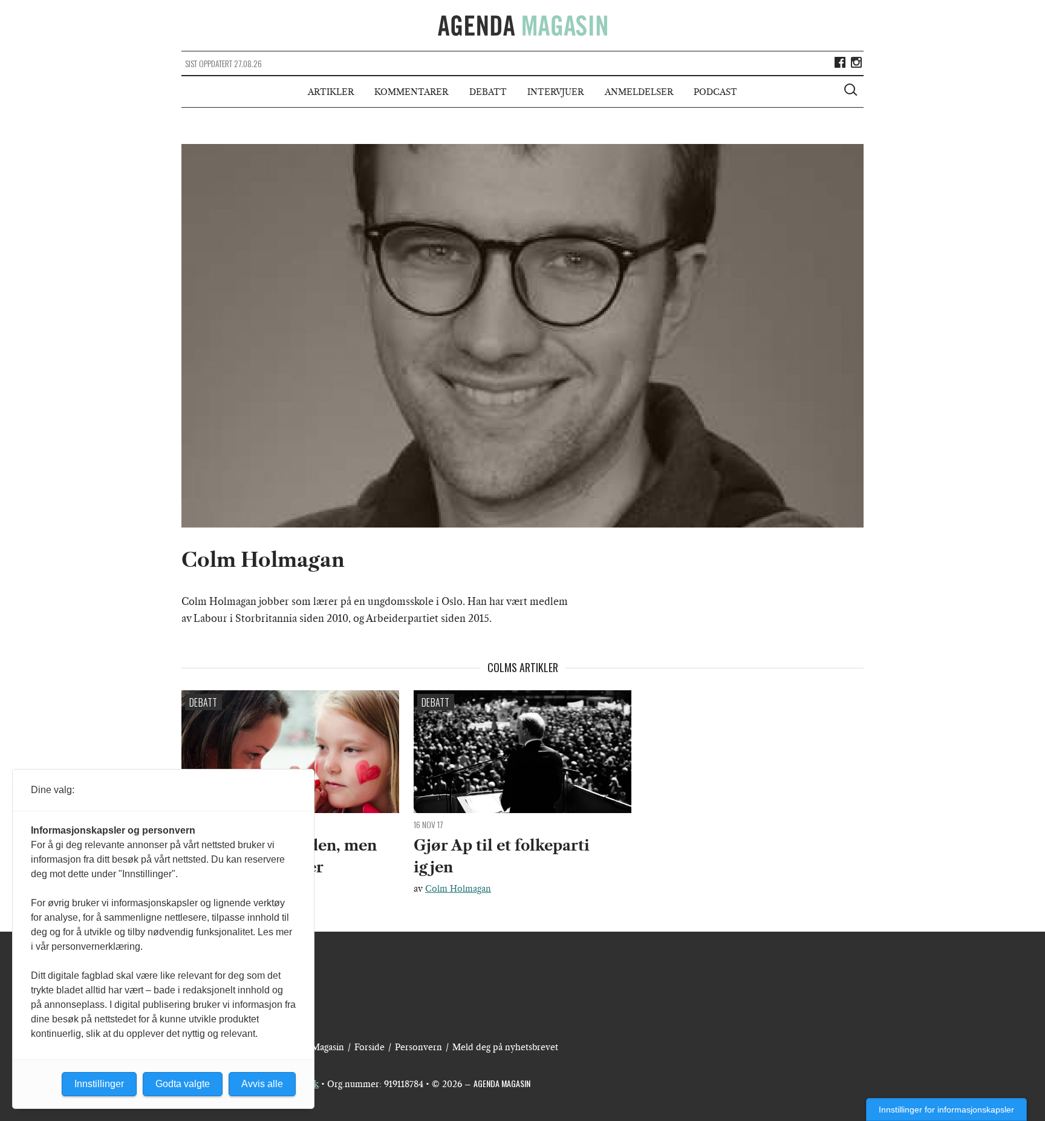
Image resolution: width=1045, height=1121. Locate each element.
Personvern (418, 1047)
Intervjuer (555, 92)
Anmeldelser (639, 92)
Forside (369, 1047)
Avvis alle (262, 1084)
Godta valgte (182, 1084)
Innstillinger (99, 1084)
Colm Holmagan (458, 888)
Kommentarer (411, 92)
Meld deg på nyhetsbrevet (505, 1047)
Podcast (715, 92)
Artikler (331, 92)
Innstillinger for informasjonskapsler (946, 1109)
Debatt (488, 92)
